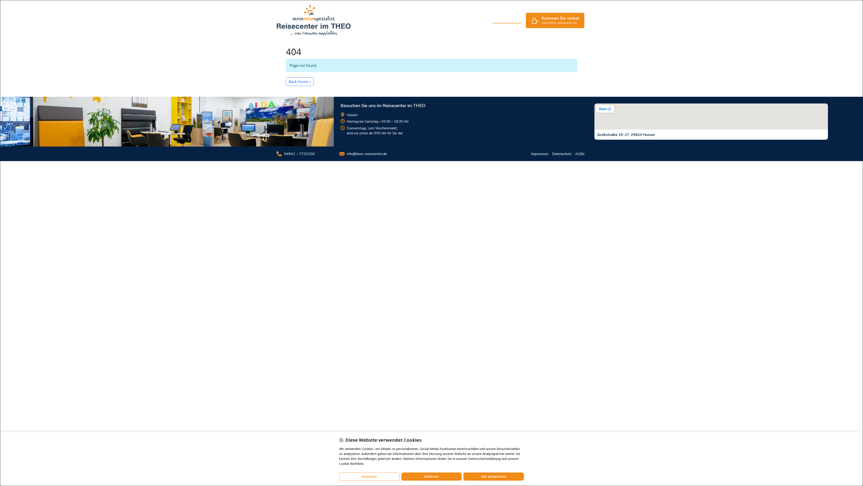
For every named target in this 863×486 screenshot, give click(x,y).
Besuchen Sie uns (506, 20)
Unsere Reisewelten (428, 20)
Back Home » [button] (300, 81)
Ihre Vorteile (394, 20)
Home (373, 20)
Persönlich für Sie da (469, 20)
